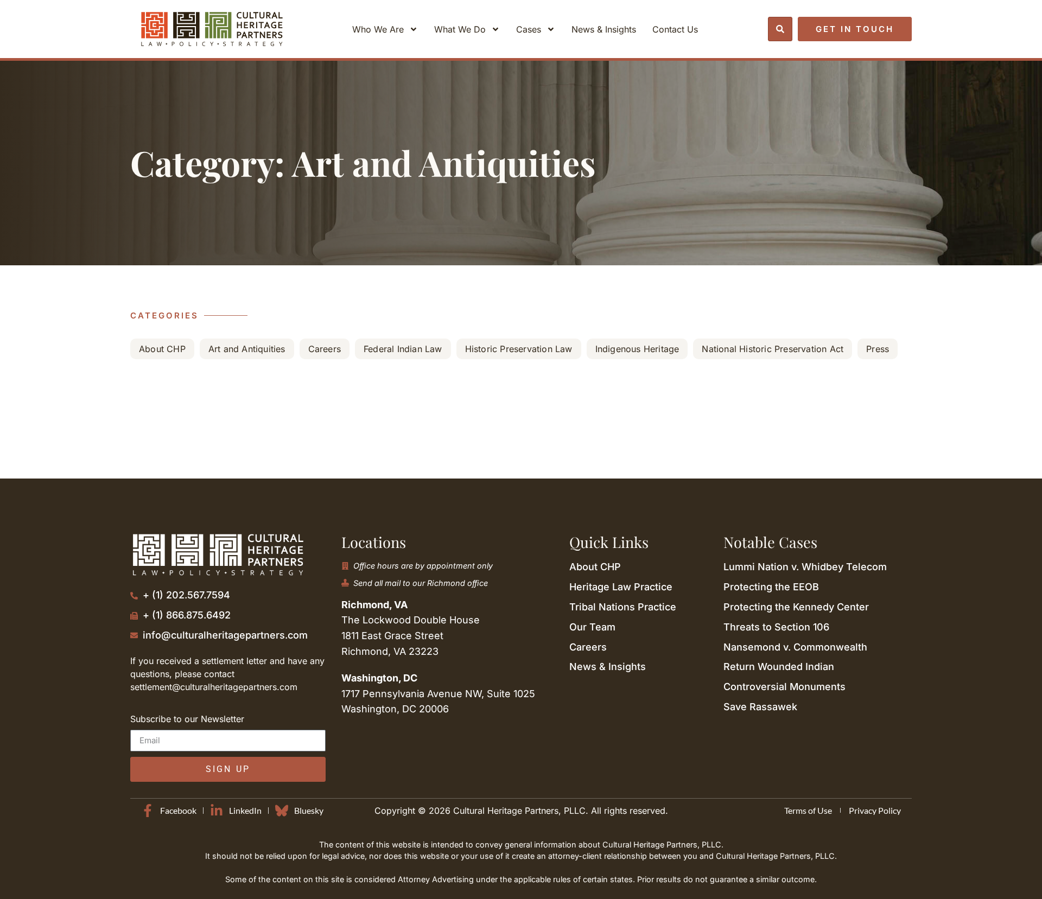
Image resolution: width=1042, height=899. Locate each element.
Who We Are (378, 29)
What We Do (460, 29)
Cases (528, 29)
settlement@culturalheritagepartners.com (213, 686)
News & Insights (603, 29)
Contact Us (675, 29)
